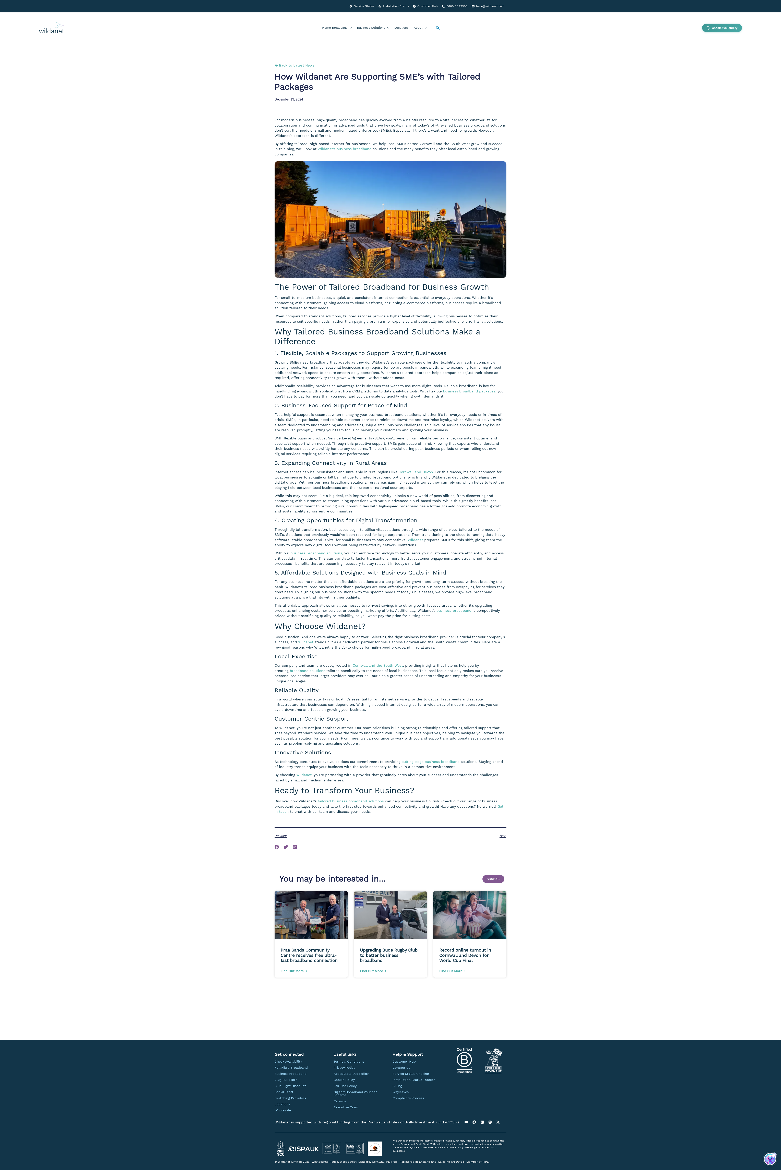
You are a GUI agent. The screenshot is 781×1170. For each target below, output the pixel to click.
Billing (397, 1086)
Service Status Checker (411, 1074)
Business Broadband (291, 1074)
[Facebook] (474, 1122)
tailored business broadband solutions (351, 801)
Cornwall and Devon (416, 472)
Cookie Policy (344, 1080)
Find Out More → (294, 971)
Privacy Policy (344, 1067)
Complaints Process (408, 1098)
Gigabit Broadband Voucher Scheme (355, 1093)
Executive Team (346, 1107)
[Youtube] (466, 1122)
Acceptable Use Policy (351, 1074)
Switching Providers (290, 1098)
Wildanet (415, 540)
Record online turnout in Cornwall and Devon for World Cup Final (465, 955)
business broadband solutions (316, 553)
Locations (401, 27)
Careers (340, 1101)
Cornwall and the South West (378, 665)
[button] (438, 28)
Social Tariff (284, 1092)
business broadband (453, 610)
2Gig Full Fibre (286, 1080)
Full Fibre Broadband (291, 1067)
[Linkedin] (482, 1122)
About (418, 27)
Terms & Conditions (349, 1061)
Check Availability (288, 1061)
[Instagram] (489, 1122)
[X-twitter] (497, 1122)
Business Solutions (371, 27)
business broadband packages (469, 391)
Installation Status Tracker (414, 1080)
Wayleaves (401, 1092)
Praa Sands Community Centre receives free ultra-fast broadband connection (310, 955)
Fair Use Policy (345, 1086)
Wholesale (283, 1110)
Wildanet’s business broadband (345, 149)
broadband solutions (307, 671)
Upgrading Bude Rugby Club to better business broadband (389, 955)
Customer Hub (404, 1061)
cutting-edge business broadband (431, 762)
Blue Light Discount (290, 1086)
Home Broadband (335, 27)
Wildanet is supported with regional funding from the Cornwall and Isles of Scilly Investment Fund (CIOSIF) (367, 1122)
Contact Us (401, 1067)
